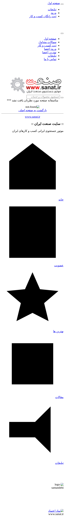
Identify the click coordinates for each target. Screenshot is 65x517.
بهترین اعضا (49, 52)
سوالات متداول (47, 42)
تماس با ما (50, 59)
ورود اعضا (50, 48)
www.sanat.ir (32, 116)
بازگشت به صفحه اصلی (32, 110)
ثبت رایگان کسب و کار (42, 16)
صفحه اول (50, 38)
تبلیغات (52, 9)
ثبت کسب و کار (47, 45)
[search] (62, 97)
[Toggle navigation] (62, 4)
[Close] (62, 33)
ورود (53, 12)
